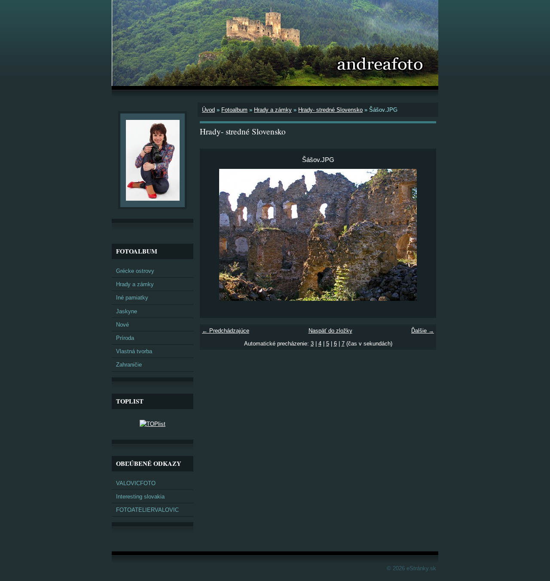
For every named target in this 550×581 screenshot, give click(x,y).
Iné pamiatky (132, 297)
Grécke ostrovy (135, 271)
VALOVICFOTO (136, 483)
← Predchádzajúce (225, 330)
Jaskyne (126, 311)
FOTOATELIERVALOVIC (147, 510)
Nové (122, 324)
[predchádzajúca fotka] (213, 235)
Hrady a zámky (273, 110)
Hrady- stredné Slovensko (330, 110)
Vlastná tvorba (134, 351)
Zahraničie (129, 364)
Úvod (208, 110)
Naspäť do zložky (330, 330)
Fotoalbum (234, 110)
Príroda (125, 338)
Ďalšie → (422, 330)
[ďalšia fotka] (422, 235)
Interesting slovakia (140, 496)
